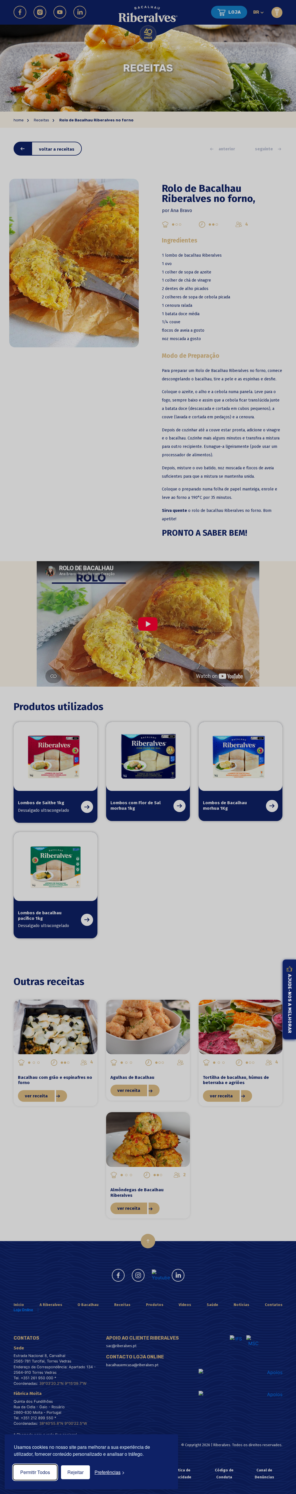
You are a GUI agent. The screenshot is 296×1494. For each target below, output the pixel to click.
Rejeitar (75, 1472)
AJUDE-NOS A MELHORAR (289, 1003)
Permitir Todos (35, 1472)
